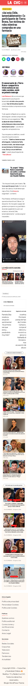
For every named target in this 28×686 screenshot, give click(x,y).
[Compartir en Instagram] (18, 59)
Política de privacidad (10, 601)
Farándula (14, 525)
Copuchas (6, 647)
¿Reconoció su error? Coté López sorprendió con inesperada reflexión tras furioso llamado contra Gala (8, 283)
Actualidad (6, 659)
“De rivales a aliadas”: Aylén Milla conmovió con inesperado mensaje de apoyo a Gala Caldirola (14, 505)
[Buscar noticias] (21, 2)
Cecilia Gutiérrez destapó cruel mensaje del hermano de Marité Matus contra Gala (20, 283)
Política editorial (8, 621)
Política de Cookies (9, 608)
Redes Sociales (7, 9)
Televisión (6, 650)
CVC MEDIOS (8, 302)
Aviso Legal (6, 633)
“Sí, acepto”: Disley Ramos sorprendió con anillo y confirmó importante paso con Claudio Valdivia (14, 581)
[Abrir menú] (25, 2)
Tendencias (6, 656)
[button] (9, 305)
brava (15, 191)
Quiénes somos (8, 618)
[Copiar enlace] (22, 59)
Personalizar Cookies (10, 605)
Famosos (10, 499)
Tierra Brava (7, 154)
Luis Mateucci (7, 96)
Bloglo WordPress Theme (14, 683)
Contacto (5, 630)
